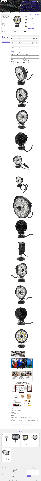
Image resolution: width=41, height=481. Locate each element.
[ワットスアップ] (2, 40)
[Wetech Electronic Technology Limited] (4, 1)
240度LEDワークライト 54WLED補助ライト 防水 (6, 444)
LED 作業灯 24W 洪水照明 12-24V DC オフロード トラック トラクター (6, 459)
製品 (25, 1)
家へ (20, 1)
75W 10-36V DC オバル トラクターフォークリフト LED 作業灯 (35, 444)
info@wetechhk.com (5, 37)
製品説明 (25, 31)
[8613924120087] (13, 476)
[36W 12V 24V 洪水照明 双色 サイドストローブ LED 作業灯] (25, 438)
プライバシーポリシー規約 (6, 480)
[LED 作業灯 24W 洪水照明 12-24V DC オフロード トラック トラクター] (6, 453)
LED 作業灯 (6, 12)
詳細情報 (15, 31)
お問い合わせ (31, 28)
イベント (28, 1)
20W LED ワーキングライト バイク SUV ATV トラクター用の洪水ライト (16, 444)
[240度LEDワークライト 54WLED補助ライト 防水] (6, 438)
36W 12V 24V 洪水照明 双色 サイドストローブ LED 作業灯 (25, 444)
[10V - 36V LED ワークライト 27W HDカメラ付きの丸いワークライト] (17, 21)
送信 (30, 1)
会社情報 (23, 1)
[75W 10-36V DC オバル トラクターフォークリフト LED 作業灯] (34, 438)
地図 (9, 480)
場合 (2, 473)
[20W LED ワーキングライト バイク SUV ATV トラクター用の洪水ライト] (15, 438)
